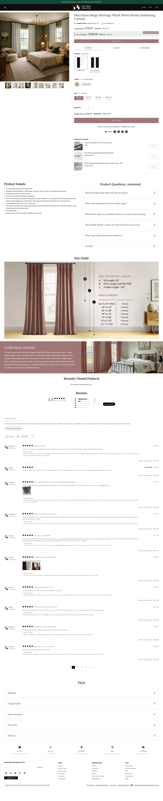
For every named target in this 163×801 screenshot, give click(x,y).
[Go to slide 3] (21, 85)
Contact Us (11, 778)
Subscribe (40, 767)
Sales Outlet (61, 773)
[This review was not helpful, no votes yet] (157, 461)
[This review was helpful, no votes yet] (154, 461)
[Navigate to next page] (93, 667)
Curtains (60, 766)
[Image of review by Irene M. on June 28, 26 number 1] (26, 566)
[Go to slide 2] (15, 85)
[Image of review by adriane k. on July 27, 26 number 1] (26, 490)
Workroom (94, 771)
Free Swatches (62, 778)
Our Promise (95, 768)
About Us (94, 766)
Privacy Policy (90, 785)
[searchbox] (10, 436)
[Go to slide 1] (8, 85)
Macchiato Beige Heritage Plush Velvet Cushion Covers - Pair (103, 163)
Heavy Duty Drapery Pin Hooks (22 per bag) (98, 143)
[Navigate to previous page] (69, 667)
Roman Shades (62, 771)
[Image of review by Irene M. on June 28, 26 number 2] (36, 566)
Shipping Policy (129, 776)
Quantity (77, 108)
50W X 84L (79, 98)
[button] (5, 7)
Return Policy (128, 773)
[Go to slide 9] (61, 85)
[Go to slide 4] (28, 85)
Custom (116, 48)
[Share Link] (126, 131)
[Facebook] (114, 131)
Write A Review (109, 404)
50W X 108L (98, 98)
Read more (84, 540)
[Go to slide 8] (54, 85)
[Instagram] (118, 131)
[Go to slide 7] (48, 85)
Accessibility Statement (101, 785)
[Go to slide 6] (41, 85)
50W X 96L (88, 98)
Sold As (81, 54)
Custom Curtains (62, 768)
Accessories (145, 48)
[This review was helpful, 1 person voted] (154, 659)
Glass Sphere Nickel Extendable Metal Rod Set (99, 153)
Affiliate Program (96, 778)
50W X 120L (109, 98)
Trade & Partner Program (98, 776)
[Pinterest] (122, 131)
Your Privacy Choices (123, 785)
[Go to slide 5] (35, 85)
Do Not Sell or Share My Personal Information (146, 785)
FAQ (126, 771)
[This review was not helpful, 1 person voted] (157, 551)
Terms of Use (113, 785)
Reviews (94, 773)
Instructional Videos (130, 768)
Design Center (128, 766)
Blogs (126, 778)
